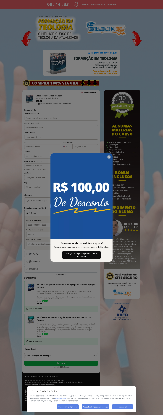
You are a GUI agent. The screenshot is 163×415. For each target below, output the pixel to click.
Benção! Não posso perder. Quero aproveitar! (81, 255)
